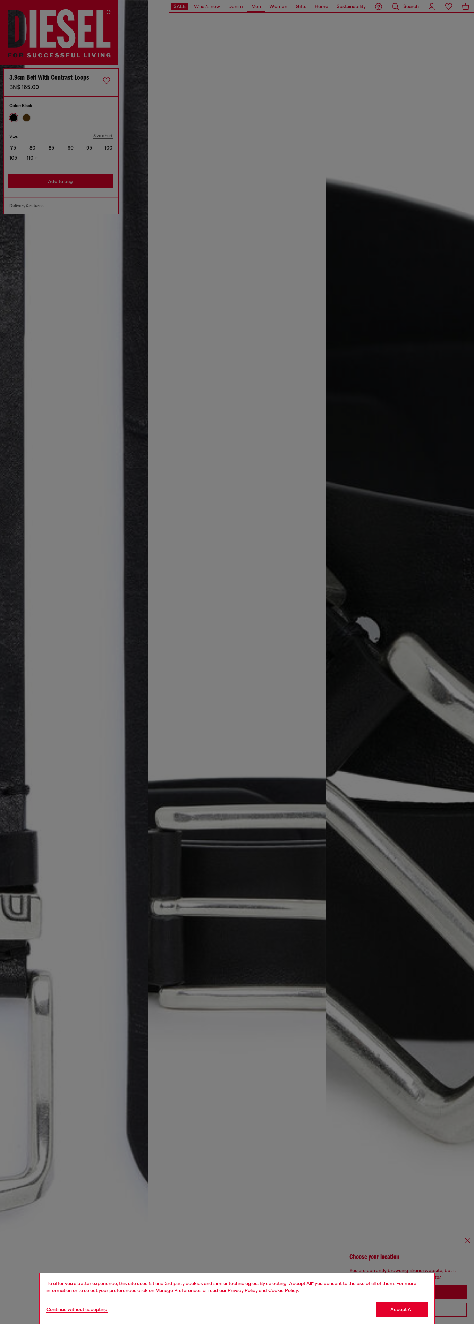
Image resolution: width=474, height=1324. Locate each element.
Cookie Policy (283, 1290)
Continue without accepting (77, 1309)
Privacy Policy (243, 1290)
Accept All (401, 1309)
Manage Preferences (178, 1290)
